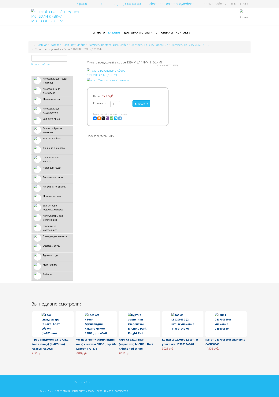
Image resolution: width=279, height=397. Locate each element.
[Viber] (107, 118)
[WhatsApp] (111, 118)
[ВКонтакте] (95, 118)
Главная (42, 45)
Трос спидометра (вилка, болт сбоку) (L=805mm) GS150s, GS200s (50, 344)
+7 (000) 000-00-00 (88, 4)
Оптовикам (164, 32)
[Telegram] (120, 118)
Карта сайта (82, 382)
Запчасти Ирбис (74, 45)
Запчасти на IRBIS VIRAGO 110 (190, 45)
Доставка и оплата (138, 32)
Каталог (114, 32)
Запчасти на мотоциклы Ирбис (108, 45)
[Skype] (115, 118)
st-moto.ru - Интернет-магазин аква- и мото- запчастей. (92, 391)
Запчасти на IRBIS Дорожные (150, 45)
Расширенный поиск (41, 64)
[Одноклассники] (99, 118)
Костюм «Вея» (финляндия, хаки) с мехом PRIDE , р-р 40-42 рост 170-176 (96, 344)
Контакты (183, 32)
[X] (103, 118)
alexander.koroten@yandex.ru (172, 4)
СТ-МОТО (98, 32)
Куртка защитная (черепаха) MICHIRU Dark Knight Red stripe (136, 344)
